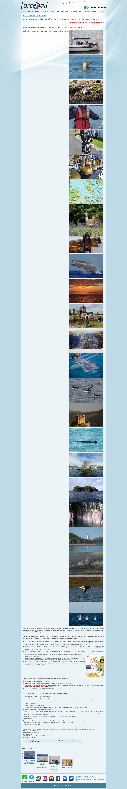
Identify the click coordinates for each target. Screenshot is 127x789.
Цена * (72, 740)
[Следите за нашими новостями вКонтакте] (64, 778)
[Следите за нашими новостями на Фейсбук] (58, 778)
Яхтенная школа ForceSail (65, 785)
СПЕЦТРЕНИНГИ (65, 11)
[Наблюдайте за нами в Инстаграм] (45, 778)
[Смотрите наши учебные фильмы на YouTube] (51, 778)
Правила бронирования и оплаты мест (86, 777)
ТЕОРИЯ (37, 11)
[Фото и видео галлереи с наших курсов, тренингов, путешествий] (38, 778)
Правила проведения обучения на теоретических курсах (90, 780)
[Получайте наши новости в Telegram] (71, 778)
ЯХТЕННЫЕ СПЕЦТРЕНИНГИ (37, 16)
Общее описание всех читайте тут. (86, 22)
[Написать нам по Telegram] (31, 777)
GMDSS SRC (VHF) (54, 11)
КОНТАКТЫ (94, 11)
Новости (30, 11)
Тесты (81, 11)
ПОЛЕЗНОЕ (87, 11)
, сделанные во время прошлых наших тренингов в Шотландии (52, 716)
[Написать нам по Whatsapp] (24, 777)
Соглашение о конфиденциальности (85, 776)
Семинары (74, 11)
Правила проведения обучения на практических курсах (90, 779)
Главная (23, 11)
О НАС (101, 11)
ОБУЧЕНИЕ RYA (45, 11)
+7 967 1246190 (28, 781)
